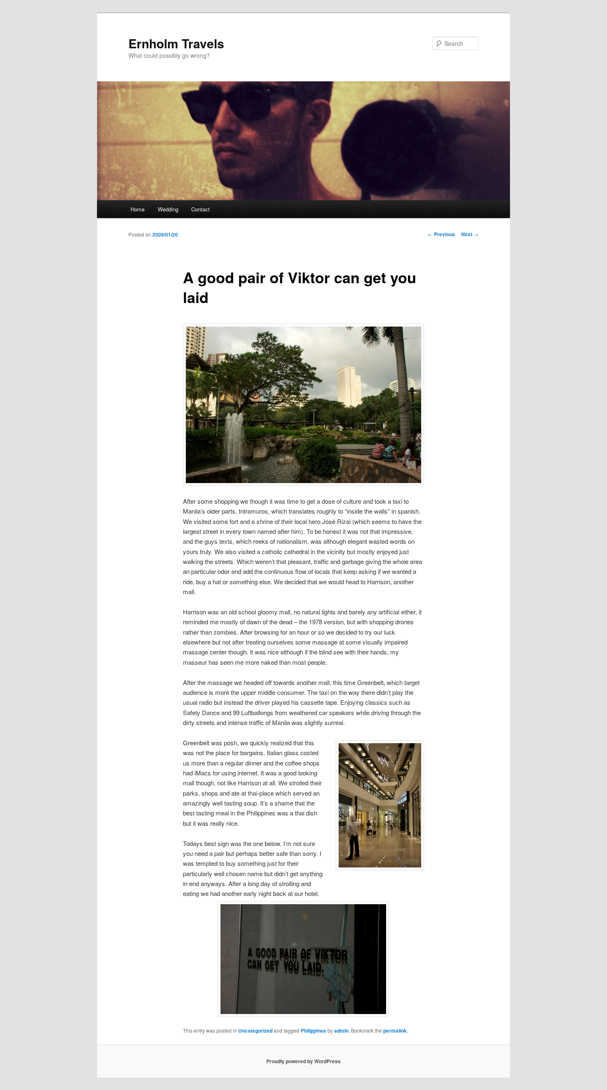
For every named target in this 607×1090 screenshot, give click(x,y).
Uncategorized (255, 1030)
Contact (200, 209)
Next (470, 234)
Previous (441, 234)
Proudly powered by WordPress (303, 1061)
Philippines (313, 1030)
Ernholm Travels (176, 43)
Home (137, 209)
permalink (395, 1030)
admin (341, 1030)
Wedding (168, 209)
